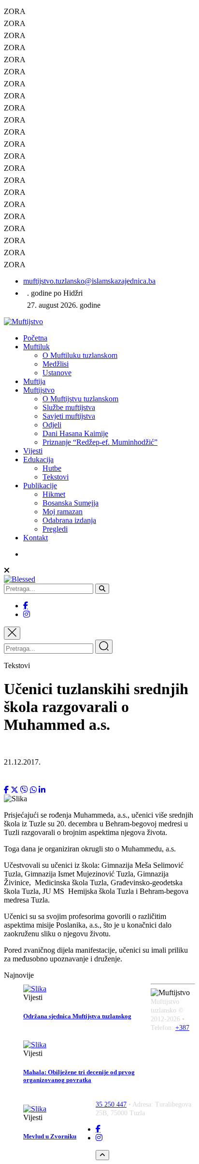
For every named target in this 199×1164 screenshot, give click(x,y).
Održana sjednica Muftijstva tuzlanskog (77, 1016)
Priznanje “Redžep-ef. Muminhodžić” (100, 442)
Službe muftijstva (69, 407)
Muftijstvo (39, 390)
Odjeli (52, 425)
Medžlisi (56, 364)
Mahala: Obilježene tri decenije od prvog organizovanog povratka (79, 1075)
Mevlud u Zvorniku (49, 1136)
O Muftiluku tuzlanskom (80, 355)
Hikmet (54, 494)
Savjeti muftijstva (69, 416)
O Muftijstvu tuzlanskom (80, 399)
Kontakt (35, 538)
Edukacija (38, 459)
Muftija (34, 381)
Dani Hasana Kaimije (75, 433)
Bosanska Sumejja (71, 503)
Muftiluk (36, 346)
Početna (35, 338)
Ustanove (57, 373)
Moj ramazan (63, 511)
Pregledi (55, 529)
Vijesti (33, 451)
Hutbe (52, 468)
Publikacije (40, 485)
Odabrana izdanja (69, 520)
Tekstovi (56, 477)
